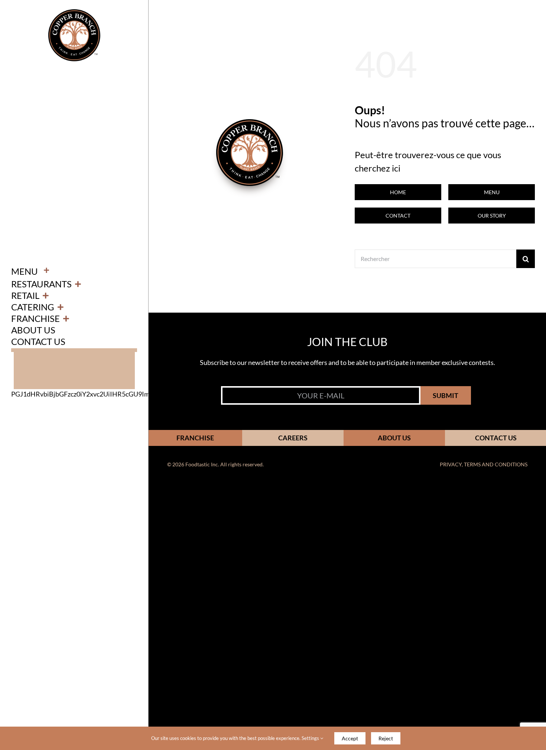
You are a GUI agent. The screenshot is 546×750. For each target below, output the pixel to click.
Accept (350, 738)
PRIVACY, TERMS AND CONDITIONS (483, 464)
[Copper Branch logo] (74, 13)
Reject (385, 738)
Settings (311, 738)
